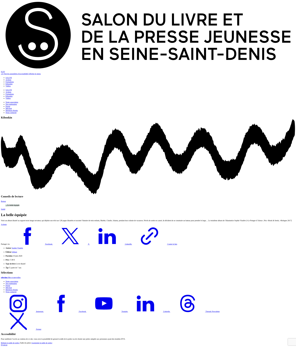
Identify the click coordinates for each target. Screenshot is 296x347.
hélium (14, 252)
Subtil (3, 209)
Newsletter (216, 311)
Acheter (4, 224)
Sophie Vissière (17, 248)
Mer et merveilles (11, 277)
